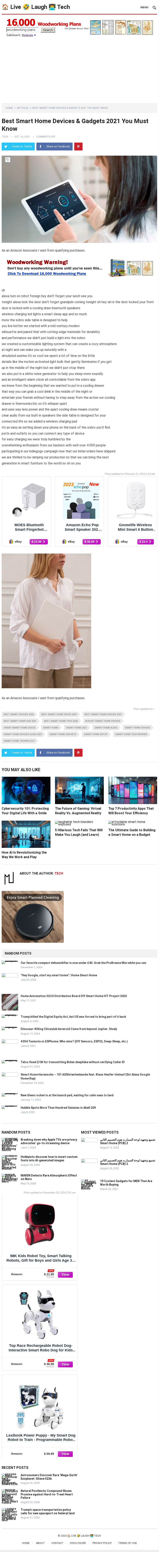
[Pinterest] (78, 146)
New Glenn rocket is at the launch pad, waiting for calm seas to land (67, 1095)
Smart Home (50, 727)
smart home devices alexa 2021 (23, 734)
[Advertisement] (79, 68)
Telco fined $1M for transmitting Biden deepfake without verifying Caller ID (73, 1062)
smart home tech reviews (131, 734)
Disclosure (78, 1543)
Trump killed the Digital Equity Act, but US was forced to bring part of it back (73, 1016)
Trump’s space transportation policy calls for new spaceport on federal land (48, 1511)
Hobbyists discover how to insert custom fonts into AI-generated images (49, 1158)
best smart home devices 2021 (103, 714)
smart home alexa (105, 727)
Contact (57, 1543)
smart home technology (19, 741)
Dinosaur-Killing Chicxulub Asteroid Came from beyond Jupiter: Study (69, 1029)
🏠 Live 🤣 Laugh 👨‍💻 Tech (36, 7)
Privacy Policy (102, 1543)
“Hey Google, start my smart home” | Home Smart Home (59, 975)
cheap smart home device (19, 727)
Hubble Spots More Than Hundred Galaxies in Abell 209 (58, 1107)
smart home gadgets (63, 734)
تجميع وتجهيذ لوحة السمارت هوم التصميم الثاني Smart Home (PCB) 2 (127, 1141)
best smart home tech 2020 (61, 721)
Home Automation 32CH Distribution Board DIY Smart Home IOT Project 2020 (74, 996)
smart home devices (137, 727)
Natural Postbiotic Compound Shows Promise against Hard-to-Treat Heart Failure (47, 1494)
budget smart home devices (102, 721)
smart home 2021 (76, 727)
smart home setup (96, 734)
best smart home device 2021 (59, 714)
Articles (22, 108)
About (40, 1543)
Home (9, 108)
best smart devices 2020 (19, 714)
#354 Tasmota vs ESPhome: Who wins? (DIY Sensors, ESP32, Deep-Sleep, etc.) (74, 1041)
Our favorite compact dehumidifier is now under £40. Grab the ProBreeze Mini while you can (83, 962)
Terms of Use (127, 1543)
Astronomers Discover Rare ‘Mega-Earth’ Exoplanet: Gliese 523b (49, 1476)
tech (5, 136)
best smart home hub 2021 (20, 721)
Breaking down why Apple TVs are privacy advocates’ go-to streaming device (49, 1141)
